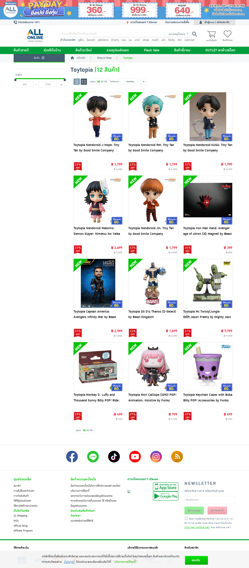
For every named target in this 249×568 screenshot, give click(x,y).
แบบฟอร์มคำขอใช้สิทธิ (82, 521)
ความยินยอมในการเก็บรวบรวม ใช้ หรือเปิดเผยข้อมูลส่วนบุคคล (94, 503)
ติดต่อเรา (76, 516)
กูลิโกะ (81, 40)
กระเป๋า (155, 40)
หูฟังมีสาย (103, 40)
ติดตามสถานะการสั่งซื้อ (177, 22)
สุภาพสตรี (217, 510)
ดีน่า (180, 40)
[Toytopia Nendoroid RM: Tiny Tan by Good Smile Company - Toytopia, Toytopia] (152, 116)
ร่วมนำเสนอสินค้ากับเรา (83, 511)
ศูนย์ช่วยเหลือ (22, 479)
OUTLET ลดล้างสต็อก (220, 50)
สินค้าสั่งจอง (182, 50)
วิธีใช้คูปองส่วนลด (22, 501)
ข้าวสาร (115, 40)
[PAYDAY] (124, 9)
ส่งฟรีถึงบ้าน (52, 50)
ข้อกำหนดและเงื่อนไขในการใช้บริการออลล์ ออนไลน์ (95, 486)
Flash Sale (151, 50)
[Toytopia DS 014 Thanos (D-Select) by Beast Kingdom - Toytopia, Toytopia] (152, 283)
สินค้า (37, 58)
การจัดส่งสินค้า (21, 496)
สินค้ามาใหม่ (83, 50)
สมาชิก (17, 486)
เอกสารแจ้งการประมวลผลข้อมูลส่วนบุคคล (91, 496)
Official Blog (20, 526)
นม (130, 40)
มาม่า (137, 40)
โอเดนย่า (91, 40)
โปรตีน (171, 40)
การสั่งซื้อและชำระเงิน (24, 491)
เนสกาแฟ (189, 40)
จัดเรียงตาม (114, 81)
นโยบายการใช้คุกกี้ (80, 491)
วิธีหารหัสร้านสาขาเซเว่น (26, 506)
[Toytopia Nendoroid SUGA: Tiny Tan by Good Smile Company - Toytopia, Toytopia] (207, 116)
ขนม (124, 40)
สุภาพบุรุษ (194, 510)
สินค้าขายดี (21, 50)
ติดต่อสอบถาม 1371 (28, 22)
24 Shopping (20, 516)
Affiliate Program (23, 531)
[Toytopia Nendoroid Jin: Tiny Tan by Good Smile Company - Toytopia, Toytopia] (152, 200)
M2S (16, 521)
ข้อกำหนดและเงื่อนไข (83, 479)
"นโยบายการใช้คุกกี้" (125, 562)
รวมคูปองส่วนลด (118, 50)
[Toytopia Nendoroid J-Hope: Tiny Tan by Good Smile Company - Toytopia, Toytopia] (98, 116)
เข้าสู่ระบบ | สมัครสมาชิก (217, 22)
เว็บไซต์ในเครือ (21, 511)
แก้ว (163, 40)
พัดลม (146, 40)
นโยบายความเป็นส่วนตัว (197, 527)
